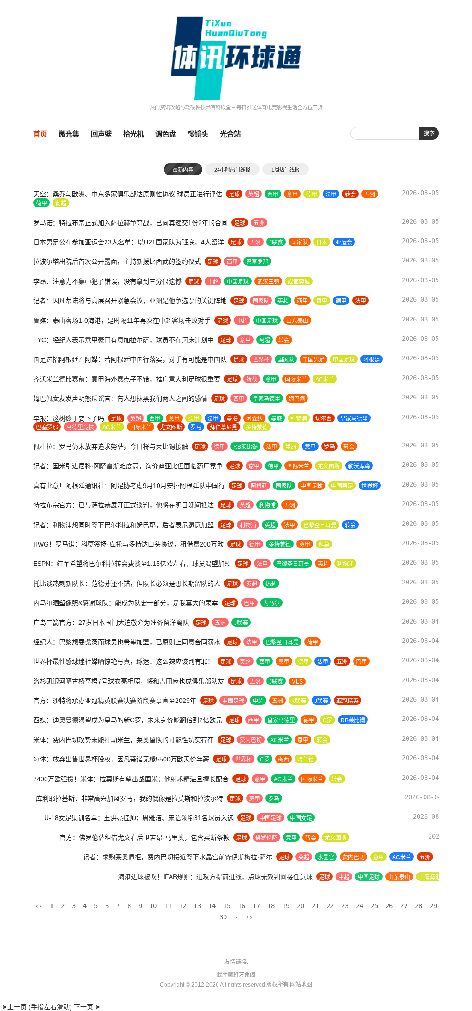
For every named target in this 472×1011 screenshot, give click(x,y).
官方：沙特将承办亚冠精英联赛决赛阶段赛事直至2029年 (114, 700)
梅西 (283, 759)
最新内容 (183, 169)
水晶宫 (276, 857)
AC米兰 (324, 379)
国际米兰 (296, 379)
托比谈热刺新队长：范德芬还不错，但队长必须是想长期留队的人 (126, 583)
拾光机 (133, 134)
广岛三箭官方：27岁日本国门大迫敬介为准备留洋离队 (111, 622)
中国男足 (313, 360)
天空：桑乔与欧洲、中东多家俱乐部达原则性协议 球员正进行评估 (127, 194)
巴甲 (249, 603)
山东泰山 (297, 321)
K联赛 (298, 701)
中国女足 (290, 818)
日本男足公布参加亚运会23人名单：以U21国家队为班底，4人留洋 (128, 242)
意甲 (292, 194)
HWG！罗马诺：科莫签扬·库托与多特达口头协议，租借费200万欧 (128, 544)
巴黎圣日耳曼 (319, 525)
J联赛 (276, 242)
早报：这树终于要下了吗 (68, 418)
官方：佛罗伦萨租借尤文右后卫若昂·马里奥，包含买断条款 (118, 837)
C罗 (327, 720)
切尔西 (323, 419)
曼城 (276, 419)
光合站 (230, 134)
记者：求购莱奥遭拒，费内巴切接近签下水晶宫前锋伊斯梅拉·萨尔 (128, 857)
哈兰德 (305, 759)
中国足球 (238, 282)
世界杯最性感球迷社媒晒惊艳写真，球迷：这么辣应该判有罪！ (123, 661)
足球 (234, 194)
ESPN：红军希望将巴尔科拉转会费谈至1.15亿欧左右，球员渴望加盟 (132, 563)
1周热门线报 (285, 169)
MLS (297, 681)
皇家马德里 (266, 399)
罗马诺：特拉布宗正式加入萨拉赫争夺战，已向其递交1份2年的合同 (130, 222)
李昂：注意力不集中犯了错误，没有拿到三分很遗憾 (107, 281)
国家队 (299, 242)
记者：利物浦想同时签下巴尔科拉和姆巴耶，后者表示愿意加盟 (123, 525)
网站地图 (301, 984)
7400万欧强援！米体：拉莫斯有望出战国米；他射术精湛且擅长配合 (131, 779)
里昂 (290, 447)
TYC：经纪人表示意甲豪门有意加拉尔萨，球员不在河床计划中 (123, 340)
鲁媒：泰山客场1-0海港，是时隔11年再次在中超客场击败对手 (122, 320)
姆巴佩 (297, 399)
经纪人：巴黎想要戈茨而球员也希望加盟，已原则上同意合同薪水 (126, 642)
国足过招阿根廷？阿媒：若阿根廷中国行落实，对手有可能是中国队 (130, 359)
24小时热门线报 (232, 169)
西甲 (272, 194)
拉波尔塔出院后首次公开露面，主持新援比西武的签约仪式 (117, 261)
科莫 (324, 544)
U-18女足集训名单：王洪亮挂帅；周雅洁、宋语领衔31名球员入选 (128, 817)
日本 (321, 242)
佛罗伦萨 (240, 838)
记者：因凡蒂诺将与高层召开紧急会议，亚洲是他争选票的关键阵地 (130, 300)
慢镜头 (198, 134)
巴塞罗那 (257, 262)
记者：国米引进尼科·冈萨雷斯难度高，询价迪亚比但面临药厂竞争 (128, 466)
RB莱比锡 (245, 447)
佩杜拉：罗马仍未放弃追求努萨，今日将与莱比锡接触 (110, 446)
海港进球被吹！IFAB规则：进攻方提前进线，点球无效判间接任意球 (130, 876)
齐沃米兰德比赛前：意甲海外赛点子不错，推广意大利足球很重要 (126, 379)
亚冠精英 (347, 701)
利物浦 (298, 419)
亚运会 (344, 242)
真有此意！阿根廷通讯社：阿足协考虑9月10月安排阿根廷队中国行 (129, 485)
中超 (212, 282)
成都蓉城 (299, 282)
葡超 (60, 203)
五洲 (369, 194)
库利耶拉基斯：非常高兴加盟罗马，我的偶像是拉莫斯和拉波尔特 (126, 798)
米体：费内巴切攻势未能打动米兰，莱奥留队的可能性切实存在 (123, 739)
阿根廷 (371, 360)
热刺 (271, 584)
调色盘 (165, 134)
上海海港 (345, 877)
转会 (350, 194)
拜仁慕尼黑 (223, 427)
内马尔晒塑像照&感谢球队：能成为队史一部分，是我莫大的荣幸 (125, 603)
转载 (251, 379)
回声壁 (101, 134)
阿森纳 (254, 419)
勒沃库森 (359, 466)
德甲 (311, 194)
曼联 (232, 419)
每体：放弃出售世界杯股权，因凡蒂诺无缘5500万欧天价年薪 (121, 759)
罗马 (195, 427)
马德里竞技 (80, 427)
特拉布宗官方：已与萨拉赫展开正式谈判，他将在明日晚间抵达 (123, 505)
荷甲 (41, 203)
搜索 (429, 133)
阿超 (264, 340)
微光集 (69, 134)
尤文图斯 (171, 427)
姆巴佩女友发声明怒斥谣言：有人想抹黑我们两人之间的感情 (120, 398)
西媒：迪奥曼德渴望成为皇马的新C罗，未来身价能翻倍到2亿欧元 (127, 720)
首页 (40, 134)
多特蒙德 (257, 427)
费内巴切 (251, 740)
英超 (253, 194)
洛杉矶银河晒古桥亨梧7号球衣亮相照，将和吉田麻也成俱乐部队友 (128, 681)
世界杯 (261, 360)
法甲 (330, 194)
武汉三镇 (268, 282)
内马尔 (271, 603)
